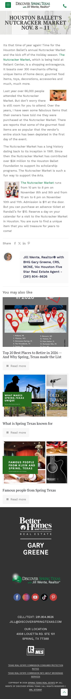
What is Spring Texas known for (28, 423)
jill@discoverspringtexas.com (36, 621)
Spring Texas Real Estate (41, 683)
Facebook (17, 597)
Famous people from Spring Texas (29, 490)
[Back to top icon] (64, 692)
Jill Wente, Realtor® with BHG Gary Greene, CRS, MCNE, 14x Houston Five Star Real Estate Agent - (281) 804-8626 (43, 266)
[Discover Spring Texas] (33, 5)
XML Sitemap (35, 690)
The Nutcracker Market (37, 182)
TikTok (44, 597)
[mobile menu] (8, 5)
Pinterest (53, 597)
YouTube (35, 597)
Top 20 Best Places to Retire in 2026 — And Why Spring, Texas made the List (32, 354)
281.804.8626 (45, 617)
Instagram (26, 597)
